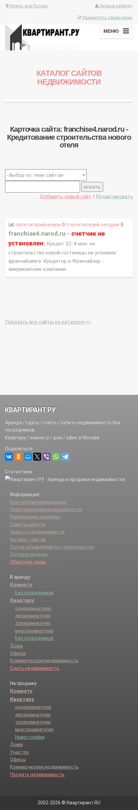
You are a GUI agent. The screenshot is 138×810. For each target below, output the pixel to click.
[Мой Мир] (28, 457)
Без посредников (34, 592)
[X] (37, 457)
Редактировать (114, 197)
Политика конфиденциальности (46, 509)
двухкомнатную (33, 615)
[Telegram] (65, 457)
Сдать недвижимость (34, 668)
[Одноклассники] (18, 457)
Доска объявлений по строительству (52, 547)
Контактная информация (38, 502)
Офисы (18, 653)
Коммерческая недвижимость (44, 660)
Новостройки (30, 737)
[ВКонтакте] (9, 457)
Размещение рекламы (35, 516)
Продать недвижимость (37, 774)
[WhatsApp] (56, 457)
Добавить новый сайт (66, 197)
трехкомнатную (33, 623)
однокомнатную (33, 608)
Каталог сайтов (28, 539)
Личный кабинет (115, 5)
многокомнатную (34, 630)
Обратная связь (28, 562)
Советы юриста (27, 524)
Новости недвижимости (37, 532)
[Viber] (47, 457)
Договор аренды (29, 554)
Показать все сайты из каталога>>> (48, 322)
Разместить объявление (107, 17)
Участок (19, 752)
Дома (16, 646)
